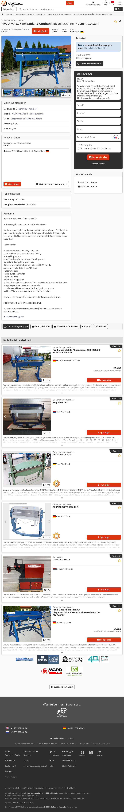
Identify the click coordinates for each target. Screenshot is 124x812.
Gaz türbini (84, 743)
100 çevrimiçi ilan (83, 58)
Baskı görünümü (42, 326)
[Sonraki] (68, 66)
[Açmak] (62, 393)
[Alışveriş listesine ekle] (115, 21)
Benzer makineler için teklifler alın (96, 148)
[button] (120, 3)
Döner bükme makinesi (26, 108)
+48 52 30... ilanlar (88, 182)
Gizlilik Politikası (98, 163)
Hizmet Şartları (64, 807)
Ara (119, 9)
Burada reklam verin (63, 687)
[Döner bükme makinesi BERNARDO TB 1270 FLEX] (27, 521)
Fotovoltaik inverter (68, 743)
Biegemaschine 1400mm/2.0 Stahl (26, 118)
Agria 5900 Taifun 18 (101, 743)
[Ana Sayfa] (2, 14)
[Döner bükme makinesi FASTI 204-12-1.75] (27, 469)
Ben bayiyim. (86, 145)
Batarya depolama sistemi (24, 743)
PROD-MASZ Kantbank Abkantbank (27, 113)
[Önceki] (4, 66)
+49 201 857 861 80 (18, 728)
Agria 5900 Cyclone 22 (48, 743)
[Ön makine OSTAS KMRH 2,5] (27, 574)
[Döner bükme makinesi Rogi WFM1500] (27, 417)
